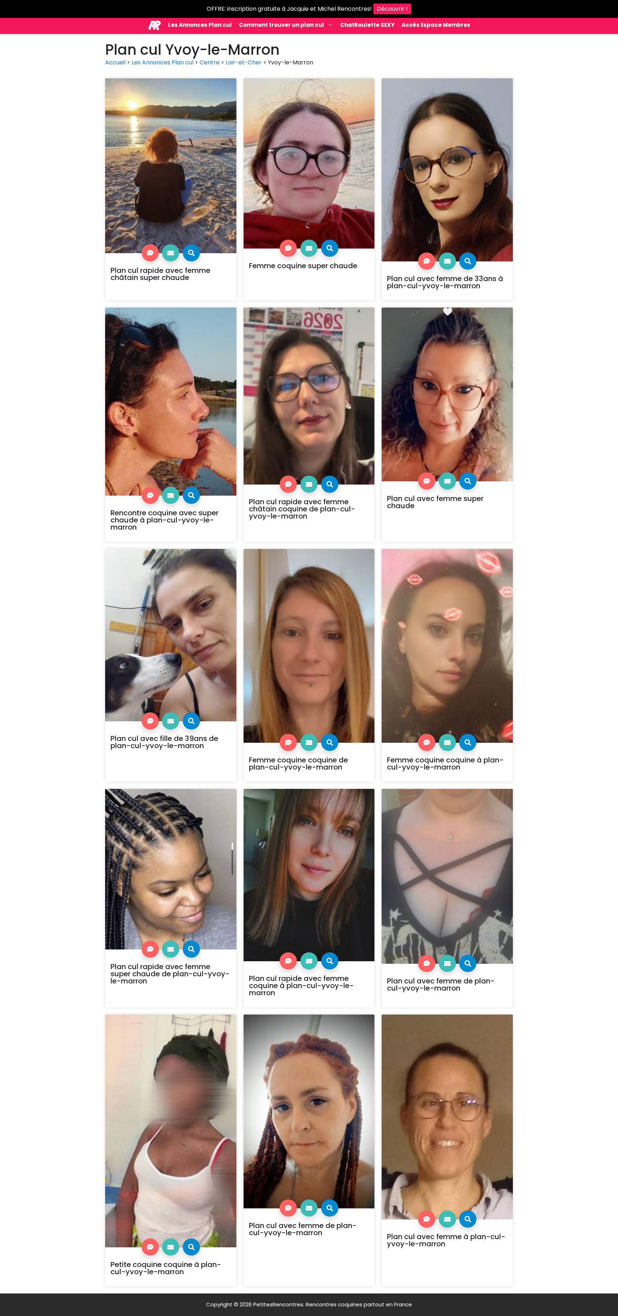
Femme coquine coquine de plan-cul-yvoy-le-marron (298, 763)
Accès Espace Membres (436, 25)
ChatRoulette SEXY (367, 25)
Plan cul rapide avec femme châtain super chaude (160, 274)
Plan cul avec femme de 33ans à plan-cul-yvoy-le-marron (445, 282)
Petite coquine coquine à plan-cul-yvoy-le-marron (166, 1268)
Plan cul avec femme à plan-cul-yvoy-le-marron (446, 1240)
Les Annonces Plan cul (200, 25)
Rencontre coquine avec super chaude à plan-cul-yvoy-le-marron (165, 520)
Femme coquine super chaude (303, 265)
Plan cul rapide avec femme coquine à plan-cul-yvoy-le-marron (301, 985)
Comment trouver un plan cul (281, 25)
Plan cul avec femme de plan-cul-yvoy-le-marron (441, 984)
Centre (210, 62)
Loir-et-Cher (244, 62)
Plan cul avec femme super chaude (435, 502)
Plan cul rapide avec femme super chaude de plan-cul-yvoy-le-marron (170, 973)
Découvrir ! (392, 9)
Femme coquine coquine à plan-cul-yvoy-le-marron (445, 763)
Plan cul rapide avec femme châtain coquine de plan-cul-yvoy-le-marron (302, 509)
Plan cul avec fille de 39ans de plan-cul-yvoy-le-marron (164, 742)
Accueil (115, 62)
